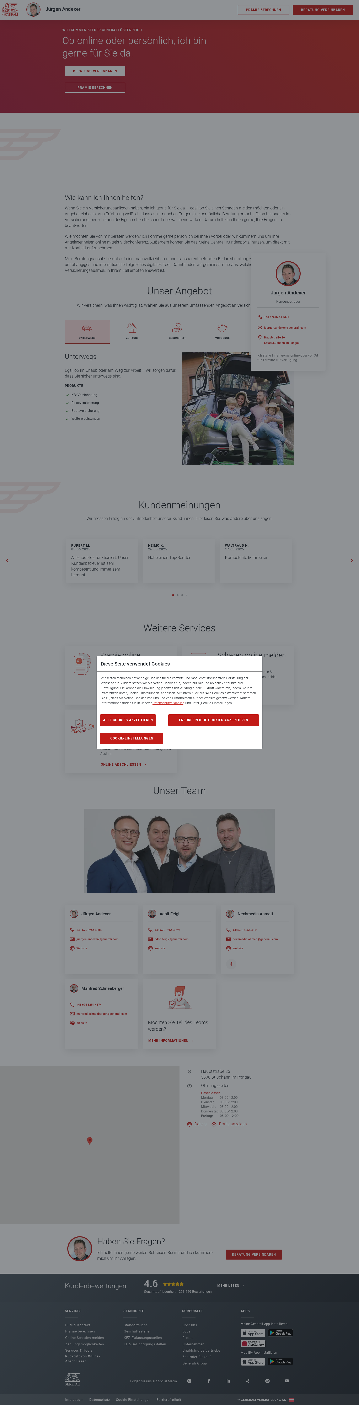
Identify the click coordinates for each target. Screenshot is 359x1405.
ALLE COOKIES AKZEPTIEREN (128, 720)
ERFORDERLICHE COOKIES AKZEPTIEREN (213, 720)
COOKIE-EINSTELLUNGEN (131, 738)
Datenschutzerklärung (168, 703)
